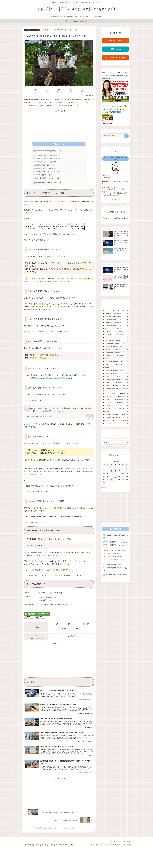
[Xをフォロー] (68, 636)
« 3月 (104, 487)
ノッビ (115, 173)
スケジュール (56, 201)
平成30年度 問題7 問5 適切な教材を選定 (47, 162)
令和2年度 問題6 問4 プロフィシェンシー (47, 171)
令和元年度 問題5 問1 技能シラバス (45, 165)
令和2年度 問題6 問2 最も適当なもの (46, 168)
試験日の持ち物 (115, 49)
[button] (82, 90)
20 (115, 477)
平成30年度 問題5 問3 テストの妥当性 (46, 155)
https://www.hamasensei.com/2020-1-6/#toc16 (39, 416)
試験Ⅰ (70, 30)
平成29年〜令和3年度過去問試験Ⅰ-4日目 (48, 151)
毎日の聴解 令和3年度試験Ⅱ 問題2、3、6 (48, 182)
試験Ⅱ (76, 30)
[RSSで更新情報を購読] (75, 636)
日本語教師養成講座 (114, 112)
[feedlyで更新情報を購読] (71, 636)
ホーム (114, 841)
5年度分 (45, 30)
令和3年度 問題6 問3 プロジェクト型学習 (47, 178)
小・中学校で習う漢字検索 (115, 58)
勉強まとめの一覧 (115, 40)
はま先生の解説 (29, 400)
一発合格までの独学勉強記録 (33, 30)
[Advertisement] (59, 125)
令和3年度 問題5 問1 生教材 (43, 175)
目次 (57, 144)
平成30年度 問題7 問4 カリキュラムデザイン (48, 158)
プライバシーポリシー (124, 841)
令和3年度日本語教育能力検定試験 (58, 30)
